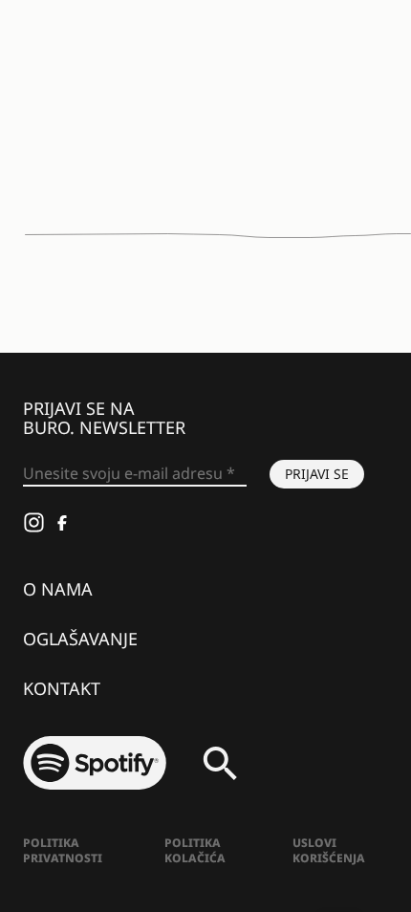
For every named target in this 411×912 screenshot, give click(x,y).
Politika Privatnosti (62, 850)
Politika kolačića (195, 850)
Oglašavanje (80, 638)
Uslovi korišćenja (328, 850)
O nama (58, 588)
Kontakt (61, 688)
